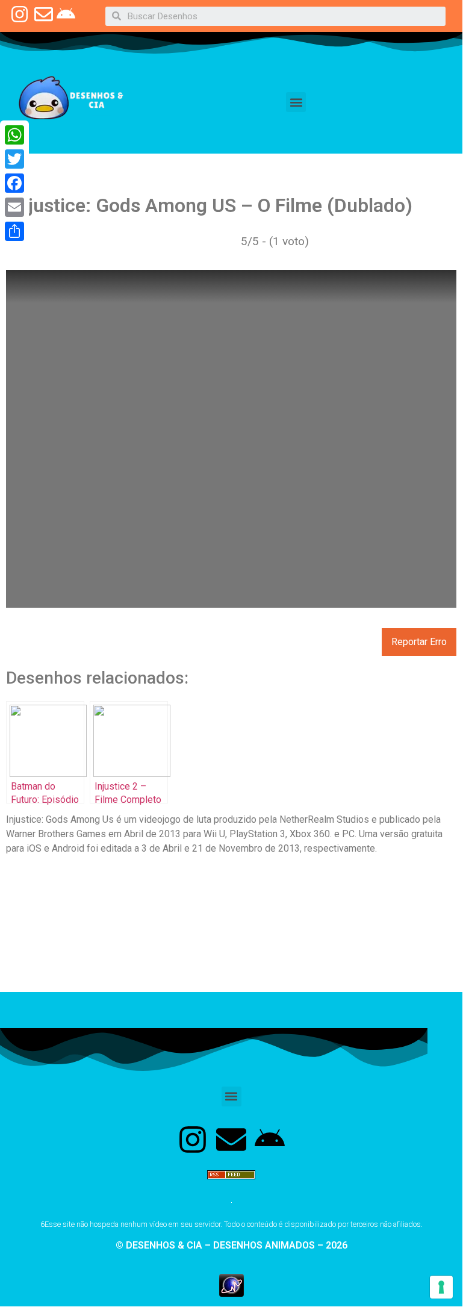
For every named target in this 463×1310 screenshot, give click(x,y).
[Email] (14, 207)
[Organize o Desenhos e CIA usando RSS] (231, 1185)
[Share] (14, 231)
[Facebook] (14, 183)
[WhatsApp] (14, 135)
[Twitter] (14, 159)
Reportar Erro (419, 641)
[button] (296, 102)
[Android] (270, 1139)
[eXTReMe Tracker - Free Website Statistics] (231, 1293)
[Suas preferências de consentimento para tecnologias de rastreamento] (441, 1287)
